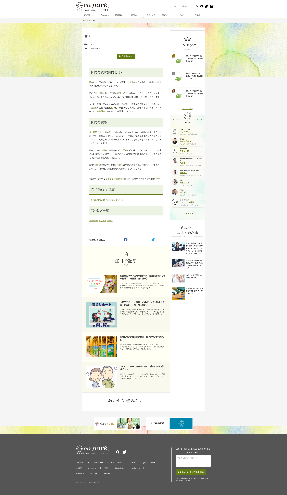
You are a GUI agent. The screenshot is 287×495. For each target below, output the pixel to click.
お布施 (118, 165)
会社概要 (79, 468)
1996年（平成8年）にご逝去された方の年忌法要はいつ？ (194, 76)
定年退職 (79, 462)
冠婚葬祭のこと (120, 15)
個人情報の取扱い (120, 468)
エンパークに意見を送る (193, 472)
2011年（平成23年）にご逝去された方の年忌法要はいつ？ (194, 58)
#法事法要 (93, 220)
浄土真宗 (93, 132)
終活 (89, 462)
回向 (91, 82)
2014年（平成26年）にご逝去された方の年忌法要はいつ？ (194, 93)
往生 (158, 179)
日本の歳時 (104, 15)
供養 (119, 93)
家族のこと (166, 15)
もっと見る (186, 109)
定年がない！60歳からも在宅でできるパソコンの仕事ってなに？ (194, 290)
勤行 (105, 150)
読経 (95, 108)
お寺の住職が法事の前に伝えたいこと (108, 200)
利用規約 (106, 468)
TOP (83, 21)
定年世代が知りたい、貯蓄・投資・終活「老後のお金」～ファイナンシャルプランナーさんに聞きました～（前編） (194, 248)
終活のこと (135, 15)
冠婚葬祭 (110, 462)
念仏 (105, 132)
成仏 (101, 93)
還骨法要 (109, 179)
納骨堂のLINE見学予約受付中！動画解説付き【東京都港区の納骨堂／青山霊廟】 (142, 277)
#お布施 (102, 220)
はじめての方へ (92, 468)
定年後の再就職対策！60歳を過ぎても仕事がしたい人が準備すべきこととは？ (194, 264)
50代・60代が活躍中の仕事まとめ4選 (193, 276)
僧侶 (131, 82)
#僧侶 (109, 220)
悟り (113, 108)
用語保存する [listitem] (127, 56)
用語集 (197, 15)
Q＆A (182, 15)
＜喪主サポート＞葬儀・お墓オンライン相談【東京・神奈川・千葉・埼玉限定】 (142, 303)
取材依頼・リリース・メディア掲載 (87, 473)
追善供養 (101, 111)
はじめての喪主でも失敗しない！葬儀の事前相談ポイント (142, 367)
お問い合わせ (136, 468)
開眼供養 (118, 179)
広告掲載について (109, 473)
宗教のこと (151, 15)
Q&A (144, 462)
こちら (185, 480)
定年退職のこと (89, 15)
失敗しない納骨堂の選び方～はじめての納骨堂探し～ (142, 338)
